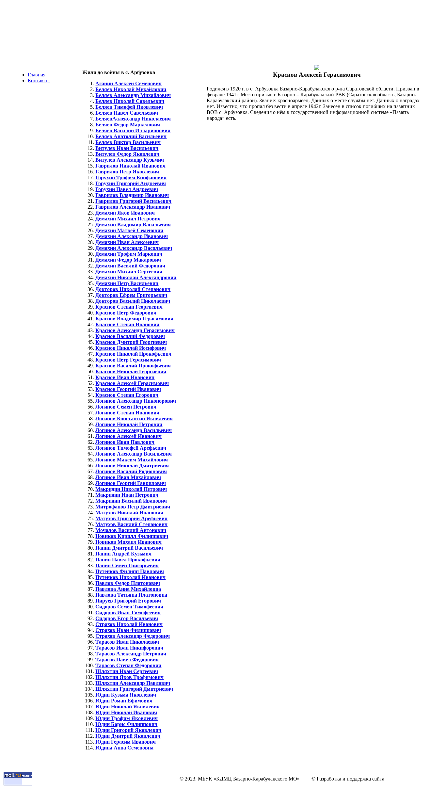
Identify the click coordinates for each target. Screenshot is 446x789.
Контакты (39, 80)
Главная (36, 74)
